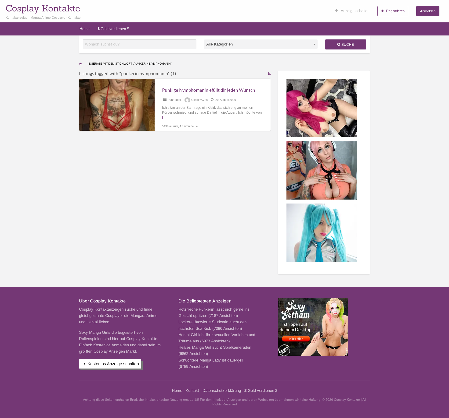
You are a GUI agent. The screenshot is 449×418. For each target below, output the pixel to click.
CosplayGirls (199, 100)
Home (85, 29)
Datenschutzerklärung (222, 390)
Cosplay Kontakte (43, 8)
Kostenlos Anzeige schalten (113, 364)
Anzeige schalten (354, 11)
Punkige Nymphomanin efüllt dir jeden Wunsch (208, 90)
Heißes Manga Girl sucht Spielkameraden (214, 347)
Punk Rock (174, 100)
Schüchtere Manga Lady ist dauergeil (210, 360)
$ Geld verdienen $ (113, 29)
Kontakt (192, 390)
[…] (164, 117)
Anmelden (427, 11)
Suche (347, 44)
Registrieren (395, 11)
